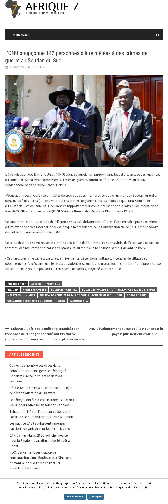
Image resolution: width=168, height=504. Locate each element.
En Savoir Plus (75, 496)
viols (61, 301)
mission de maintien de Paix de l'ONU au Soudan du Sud (75, 295)
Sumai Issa (39, 67)
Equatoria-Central (64, 289)
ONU (119, 295)
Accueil (36, 284)
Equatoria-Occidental (97, 289)
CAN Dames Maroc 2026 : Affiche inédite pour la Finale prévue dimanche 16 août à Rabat (39, 440)
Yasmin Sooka (79, 301)
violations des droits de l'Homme (29, 301)
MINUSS (30, 295)
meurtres (14, 295)
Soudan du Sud (137, 295)
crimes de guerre (34, 289)
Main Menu (21, 35)
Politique (53, 284)
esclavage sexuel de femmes (136, 289)
